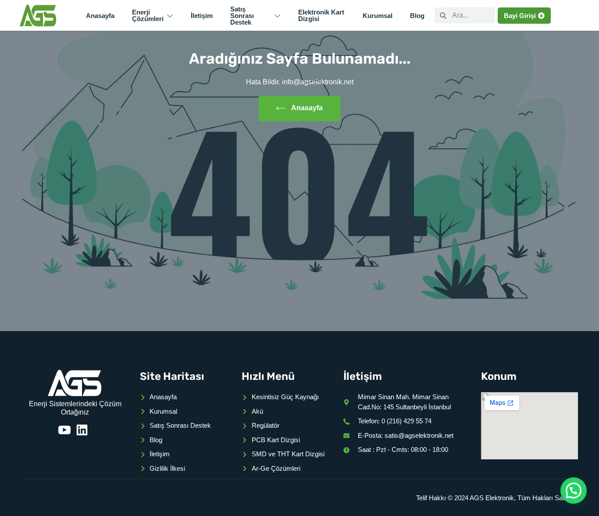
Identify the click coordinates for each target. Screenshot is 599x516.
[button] (573, 490)
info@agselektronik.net (317, 82)
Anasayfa (307, 108)
